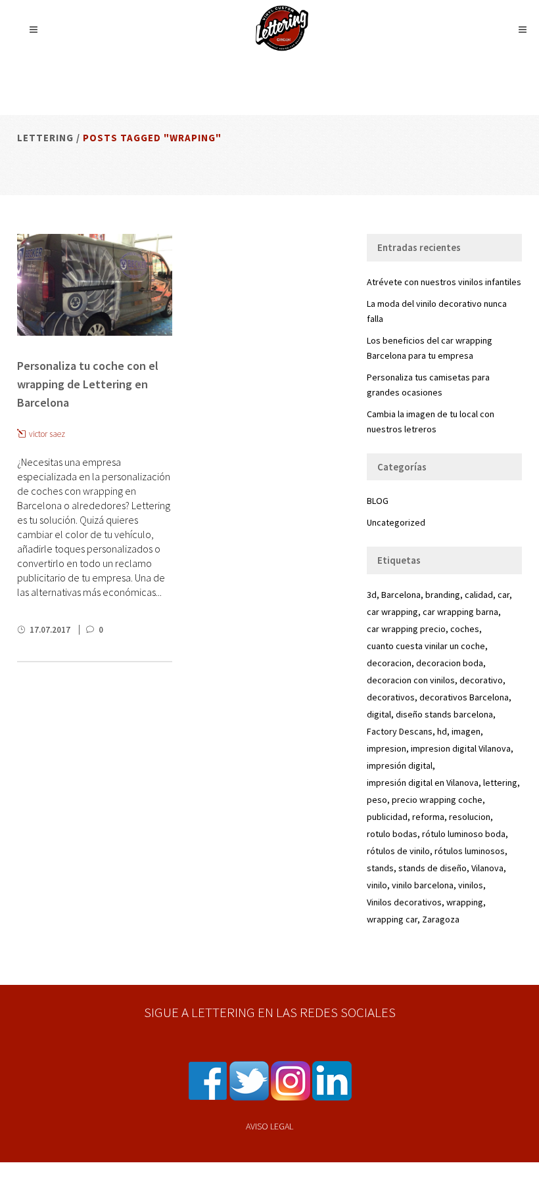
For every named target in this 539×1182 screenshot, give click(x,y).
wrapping (464, 902)
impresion (386, 748)
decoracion (389, 663)
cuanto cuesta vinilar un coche (426, 646)
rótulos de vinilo (398, 851)
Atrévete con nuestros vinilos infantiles (444, 282)
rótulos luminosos (469, 851)
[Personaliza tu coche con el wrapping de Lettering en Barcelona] (94, 285)
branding (442, 595)
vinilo (377, 885)
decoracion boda (449, 663)
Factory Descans (400, 731)
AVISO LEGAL (269, 1126)
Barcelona (401, 595)
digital (379, 714)
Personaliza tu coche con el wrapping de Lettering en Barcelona (87, 384)
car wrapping (392, 612)
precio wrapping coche (437, 800)
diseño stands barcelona (444, 714)
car (503, 595)
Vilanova (487, 868)
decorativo (481, 680)
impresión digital (400, 765)
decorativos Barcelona (464, 697)
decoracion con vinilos (411, 680)
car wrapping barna (460, 612)
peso (377, 800)
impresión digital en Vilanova (423, 782)
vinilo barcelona (423, 885)
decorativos (391, 697)
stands (380, 868)
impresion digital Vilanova (461, 748)
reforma (428, 817)
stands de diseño (432, 868)
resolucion (469, 817)
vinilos (470, 885)
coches (464, 629)
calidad (479, 595)
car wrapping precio (406, 629)
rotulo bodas (392, 834)
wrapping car (392, 919)
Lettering (45, 137)
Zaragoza (440, 919)
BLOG (377, 501)
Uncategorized (396, 522)
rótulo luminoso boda (463, 834)
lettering (500, 782)
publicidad (387, 817)
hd (442, 731)
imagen (466, 731)
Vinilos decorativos (404, 902)
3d (372, 595)
